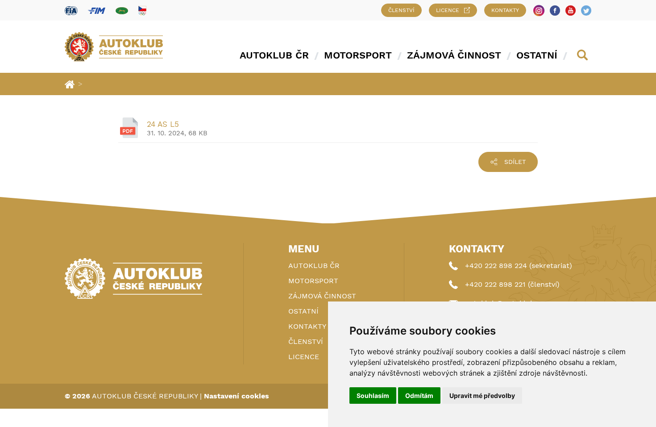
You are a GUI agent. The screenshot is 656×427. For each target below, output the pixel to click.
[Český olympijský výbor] (142, 10)
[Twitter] (586, 10)
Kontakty (505, 10)
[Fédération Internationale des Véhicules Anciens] (122, 10)
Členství (401, 10)
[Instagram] (538, 10)
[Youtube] (570, 10)
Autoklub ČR (274, 55)
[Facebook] (555, 10)
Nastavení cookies (236, 396)
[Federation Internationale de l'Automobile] (71, 10)
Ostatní (536, 55)
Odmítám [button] (419, 395)
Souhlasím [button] (373, 395)
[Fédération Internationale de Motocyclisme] (96, 10)
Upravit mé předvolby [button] (482, 395)
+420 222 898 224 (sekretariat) (518, 265)
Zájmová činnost (454, 55)
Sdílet (515, 161)
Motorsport (358, 55)
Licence (447, 10)
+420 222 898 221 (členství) (512, 284)
